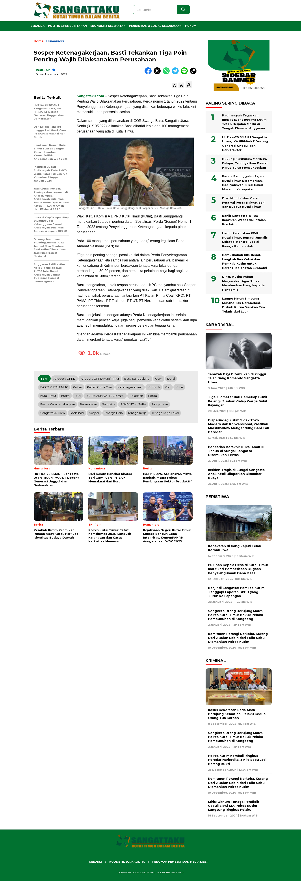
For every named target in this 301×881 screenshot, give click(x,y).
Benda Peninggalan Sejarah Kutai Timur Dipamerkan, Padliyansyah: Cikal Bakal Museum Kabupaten (244, 183)
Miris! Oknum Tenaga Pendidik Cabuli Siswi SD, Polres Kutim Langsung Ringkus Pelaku (233, 806)
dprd (171, 378)
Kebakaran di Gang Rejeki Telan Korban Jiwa (234, 548)
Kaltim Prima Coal (99, 387)
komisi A (154, 387)
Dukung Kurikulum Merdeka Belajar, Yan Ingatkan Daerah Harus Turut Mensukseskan (245, 163)
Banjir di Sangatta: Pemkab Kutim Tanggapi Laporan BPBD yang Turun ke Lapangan (236, 592)
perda (152, 395)
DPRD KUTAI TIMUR (54, 387)
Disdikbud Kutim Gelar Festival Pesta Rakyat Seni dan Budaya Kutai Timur (243, 202)
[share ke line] (185, 73)
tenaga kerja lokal (165, 413)
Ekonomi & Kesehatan (108, 26)
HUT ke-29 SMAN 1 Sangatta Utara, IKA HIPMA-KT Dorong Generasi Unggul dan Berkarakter (245, 143)
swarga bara (113, 413)
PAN (78, 395)
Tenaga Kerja (137, 413)
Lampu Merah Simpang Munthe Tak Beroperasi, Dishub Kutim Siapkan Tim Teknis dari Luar (243, 305)
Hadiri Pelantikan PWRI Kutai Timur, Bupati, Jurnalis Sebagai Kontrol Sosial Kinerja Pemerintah (245, 239)
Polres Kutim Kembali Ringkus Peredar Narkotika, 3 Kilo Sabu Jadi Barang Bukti (237, 760)
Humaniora (55, 41)
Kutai (179, 387)
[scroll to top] (288, 874)
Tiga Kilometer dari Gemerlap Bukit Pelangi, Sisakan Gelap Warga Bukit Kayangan (238, 401)
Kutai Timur (48, 395)
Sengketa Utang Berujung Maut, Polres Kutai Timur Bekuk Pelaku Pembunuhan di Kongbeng (235, 615)
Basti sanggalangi (137, 378)
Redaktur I (44, 70)
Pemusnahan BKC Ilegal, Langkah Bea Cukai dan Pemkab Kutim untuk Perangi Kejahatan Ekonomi (244, 261)
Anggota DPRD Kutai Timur (100, 378)
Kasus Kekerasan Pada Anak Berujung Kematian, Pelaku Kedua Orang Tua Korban (237, 714)
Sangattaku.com (52, 413)
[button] (174, 85)
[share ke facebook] (149, 73)
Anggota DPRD (65, 378)
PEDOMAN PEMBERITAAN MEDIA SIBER (180, 861)
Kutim (65, 395)
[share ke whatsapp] (167, 73)
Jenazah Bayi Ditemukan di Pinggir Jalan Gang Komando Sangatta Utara (237, 378)
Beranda (37, 26)
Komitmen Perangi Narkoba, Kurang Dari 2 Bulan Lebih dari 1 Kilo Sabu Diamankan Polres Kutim (238, 638)
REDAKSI (95, 861)
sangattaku (159, 404)
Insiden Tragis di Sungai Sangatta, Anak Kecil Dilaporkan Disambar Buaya (237, 474)
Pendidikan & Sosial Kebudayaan (155, 26)
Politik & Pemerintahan (67, 26)
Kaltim (77, 387)
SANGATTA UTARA (133, 404)
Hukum (190, 26)
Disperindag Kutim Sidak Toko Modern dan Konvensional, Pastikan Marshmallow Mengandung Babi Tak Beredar (238, 426)
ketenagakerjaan (130, 387)
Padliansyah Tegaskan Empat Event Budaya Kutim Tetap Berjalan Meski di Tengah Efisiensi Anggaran (244, 122)
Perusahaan (88, 404)
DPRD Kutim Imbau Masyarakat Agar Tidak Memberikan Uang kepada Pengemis (243, 283)
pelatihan (136, 395)
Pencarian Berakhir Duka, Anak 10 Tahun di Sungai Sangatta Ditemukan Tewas (236, 451)
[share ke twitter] (158, 73)
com (158, 378)
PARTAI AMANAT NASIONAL (105, 395)
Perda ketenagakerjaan (57, 404)
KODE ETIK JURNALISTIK (127, 861)
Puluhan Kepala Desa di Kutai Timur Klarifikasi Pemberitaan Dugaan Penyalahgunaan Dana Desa (238, 569)
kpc (168, 387)
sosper (94, 413)
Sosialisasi (77, 413)
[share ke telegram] (176, 73)
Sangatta (108, 404)
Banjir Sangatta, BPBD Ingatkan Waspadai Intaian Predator (244, 220)
